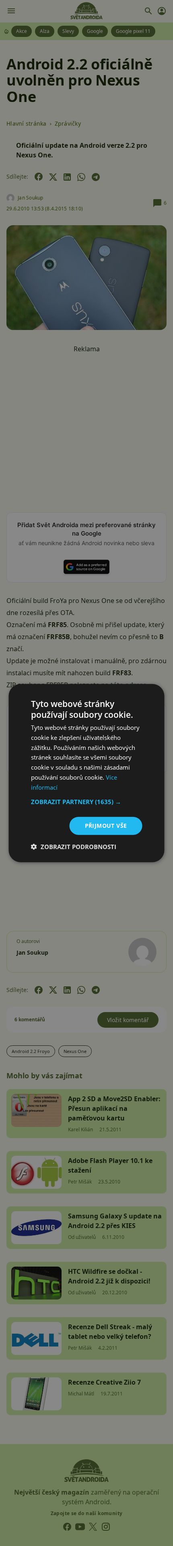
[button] (86, 801)
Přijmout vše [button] (106, 825)
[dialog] (86, 773)
